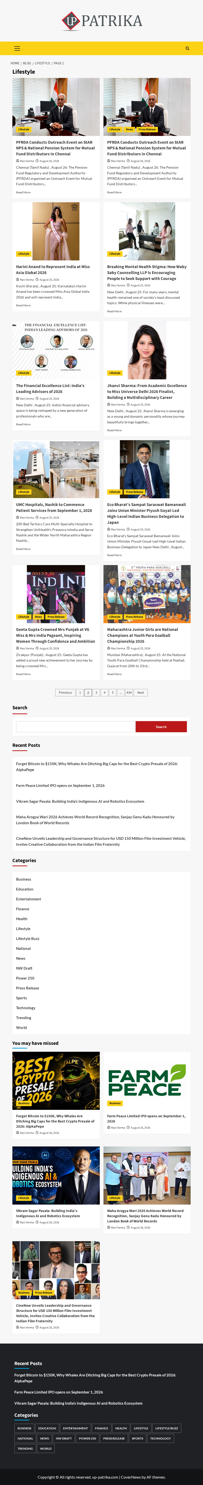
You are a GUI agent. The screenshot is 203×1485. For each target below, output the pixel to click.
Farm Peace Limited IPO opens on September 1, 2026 (60, 785)
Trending (23, 1017)
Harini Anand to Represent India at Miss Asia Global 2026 (53, 270)
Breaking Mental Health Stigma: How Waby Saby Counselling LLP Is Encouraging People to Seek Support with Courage (147, 273)
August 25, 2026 (49, 280)
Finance (22, 909)
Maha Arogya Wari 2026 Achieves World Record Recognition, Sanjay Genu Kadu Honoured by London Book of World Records (95, 820)
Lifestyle (23, 129)
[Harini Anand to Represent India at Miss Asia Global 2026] (56, 231)
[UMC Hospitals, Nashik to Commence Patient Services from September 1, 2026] (56, 469)
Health (21, 918)
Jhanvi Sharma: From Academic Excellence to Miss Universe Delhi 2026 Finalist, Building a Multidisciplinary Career (147, 392)
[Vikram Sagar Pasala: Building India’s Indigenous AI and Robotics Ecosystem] (56, 1175)
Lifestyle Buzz (27, 938)
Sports (21, 998)
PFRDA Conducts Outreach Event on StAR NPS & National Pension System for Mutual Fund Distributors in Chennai (55, 148)
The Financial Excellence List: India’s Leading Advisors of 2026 (50, 389)
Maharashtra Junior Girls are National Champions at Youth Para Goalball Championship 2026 (142, 635)
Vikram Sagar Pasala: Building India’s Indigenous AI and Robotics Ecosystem (80, 801)
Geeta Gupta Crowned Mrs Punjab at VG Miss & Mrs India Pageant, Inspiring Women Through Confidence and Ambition (55, 635)
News (129, 129)
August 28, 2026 (49, 1133)
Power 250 (25, 978)
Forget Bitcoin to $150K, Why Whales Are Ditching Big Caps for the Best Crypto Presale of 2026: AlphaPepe (97, 766)
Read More (23, 192)
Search (19, 707)
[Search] (187, 48)
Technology (25, 1007)
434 (129, 692)
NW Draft (24, 968)
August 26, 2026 (49, 161)
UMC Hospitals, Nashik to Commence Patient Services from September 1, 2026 (54, 508)
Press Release (147, 129)
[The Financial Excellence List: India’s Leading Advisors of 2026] (56, 350)
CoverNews (131, 1477)
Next (140, 692)
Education (24, 889)
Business (23, 879)
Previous (65, 692)
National (23, 948)
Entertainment (28, 899)
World (21, 1027)
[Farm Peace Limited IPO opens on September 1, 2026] (147, 1081)
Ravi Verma (27, 161)
